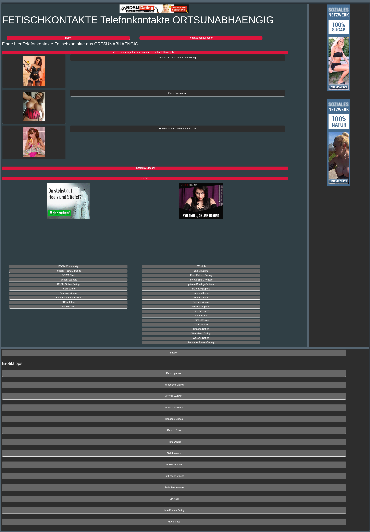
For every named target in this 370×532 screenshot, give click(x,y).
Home (68, 37)
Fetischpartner (174, 373)
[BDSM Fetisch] (154, 9)
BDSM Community (68, 266)
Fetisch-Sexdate (68, 279)
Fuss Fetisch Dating (201, 275)
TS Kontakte (201, 324)
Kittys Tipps (174, 521)
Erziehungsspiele (201, 288)
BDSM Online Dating (68, 284)
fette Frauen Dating (174, 510)
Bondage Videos (68, 293)
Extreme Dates (201, 311)
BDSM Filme (68, 302)
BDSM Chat (68, 275)
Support (174, 352)
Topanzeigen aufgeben (201, 37)
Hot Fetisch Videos (174, 476)
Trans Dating (174, 441)
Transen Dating (201, 329)
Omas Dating (201, 315)
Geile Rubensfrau (177, 93)
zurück (145, 178)
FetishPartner (68, 288)
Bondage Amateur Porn (68, 297)
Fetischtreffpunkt (201, 306)
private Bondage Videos (201, 284)
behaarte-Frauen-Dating (201, 342)
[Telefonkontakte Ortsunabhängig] (33, 71)
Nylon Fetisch (201, 297)
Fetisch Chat (174, 430)
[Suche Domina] (201, 201)
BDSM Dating (201, 270)
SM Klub (201, 266)
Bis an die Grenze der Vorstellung (177, 57)
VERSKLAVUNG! (174, 396)
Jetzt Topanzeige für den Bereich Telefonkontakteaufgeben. (145, 52)
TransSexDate (201, 320)
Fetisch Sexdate (174, 407)
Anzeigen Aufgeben (145, 168)
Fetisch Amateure (174, 487)
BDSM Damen (174, 464)
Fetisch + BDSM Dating (68, 270)
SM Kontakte (68, 306)
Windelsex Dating (201, 333)
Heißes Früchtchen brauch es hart (177, 128)
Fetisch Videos (201, 302)
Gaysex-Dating (201, 338)
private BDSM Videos (201, 279)
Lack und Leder (201, 293)
